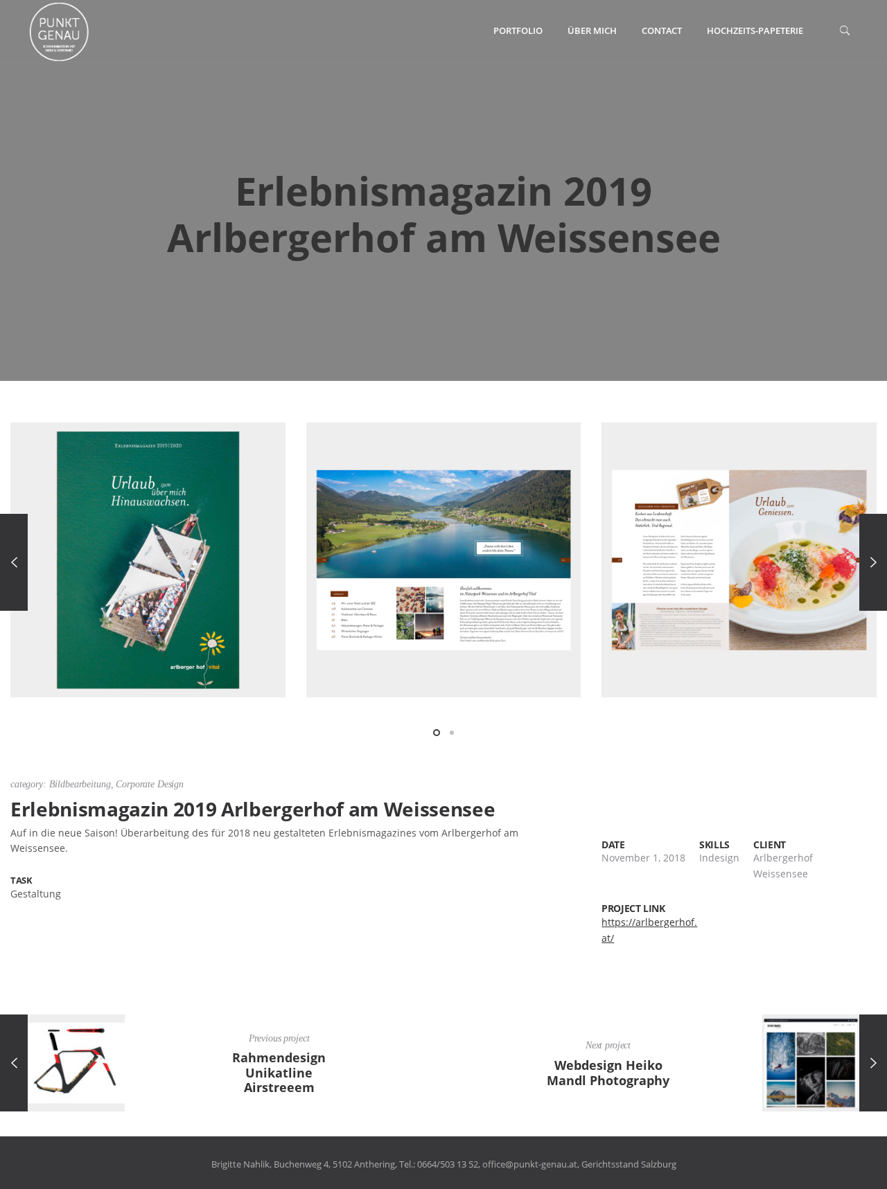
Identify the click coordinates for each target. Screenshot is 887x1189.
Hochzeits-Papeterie (755, 31)
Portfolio (518, 31)
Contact (662, 31)
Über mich (592, 31)
